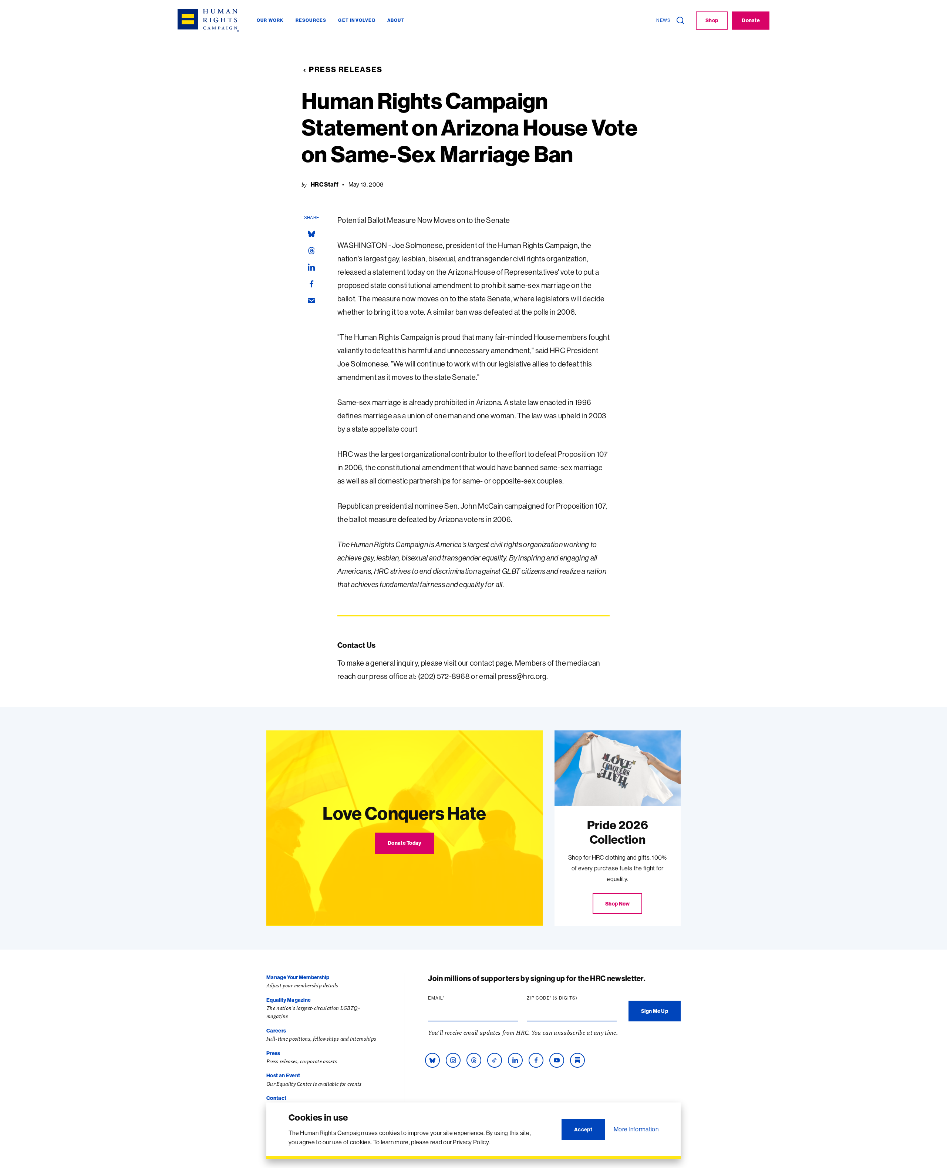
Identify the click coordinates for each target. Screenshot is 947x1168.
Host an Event (283, 1075)
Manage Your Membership (297, 977)
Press (273, 1053)
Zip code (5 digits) (566, 998)
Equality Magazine (288, 1000)
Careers (276, 1030)
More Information (636, 1129)
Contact (276, 1098)
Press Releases (345, 69)
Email (450, 998)
